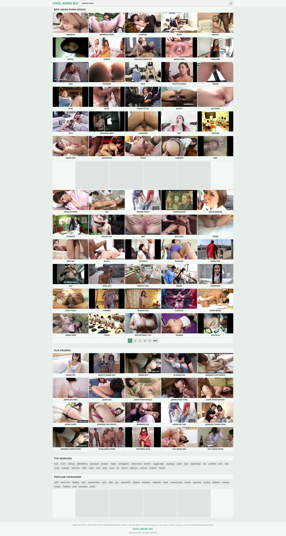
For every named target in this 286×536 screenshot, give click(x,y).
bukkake (65, 468)
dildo (105, 468)
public (92, 486)
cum (226, 464)
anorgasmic (124, 464)
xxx (204, 464)
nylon (91, 468)
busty (57, 468)
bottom (147, 464)
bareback (146, 482)
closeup (225, 482)
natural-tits (125, 482)
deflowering (82, 464)
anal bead (94, 464)
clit (118, 468)
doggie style (158, 464)
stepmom (157, 482)
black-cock (65, 482)
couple (187, 482)
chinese (71, 464)
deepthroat (195, 464)
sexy (83, 482)
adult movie (137, 464)
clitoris (124, 468)
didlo (84, 468)
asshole (143, 468)
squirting (197, 482)
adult (179, 464)
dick (220, 464)
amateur (104, 464)
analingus (170, 464)
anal (56, 464)
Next (155, 341)
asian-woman (93, 482)
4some (162, 468)
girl (117, 482)
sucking (206, 482)
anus (112, 468)
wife (56, 482)
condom (152, 468)
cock (186, 464)
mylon (113, 464)
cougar (58, 486)
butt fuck (76, 468)
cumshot (212, 464)
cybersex (134, 468)
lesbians (66, 486)
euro (104, 482)
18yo (111, 482)
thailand (216, 482)
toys (98, 468)
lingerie (136, 482)
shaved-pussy (176, 482)
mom (63, 464)
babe (166, 482)
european (83, 486)
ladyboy (75, 482)
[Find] (231, 3)
